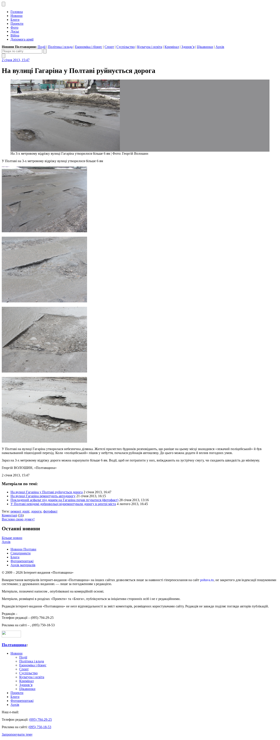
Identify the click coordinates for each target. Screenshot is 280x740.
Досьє (14, 31)
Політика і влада (60, 47)
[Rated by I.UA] (11, 636)
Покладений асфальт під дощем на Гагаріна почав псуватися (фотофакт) (64, 500)
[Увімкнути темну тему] (3, 4)
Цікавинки (205, 47)
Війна (14, 35)
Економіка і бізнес (88, 47)
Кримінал (171, 47)
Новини (16, 16)
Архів (219, 47)
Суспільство (125, 47)
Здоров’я (187, 47)
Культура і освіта (149, 47)
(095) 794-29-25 (40, 719)
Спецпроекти (20, 553)
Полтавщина (14, 644)
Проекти (16, 23)
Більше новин (12, 538)
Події (42, 47)
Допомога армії (21, 39)
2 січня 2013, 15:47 (16, 60)
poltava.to (207, 580)
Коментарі (9, 515)
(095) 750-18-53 (39, 727)
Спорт (109, 47)
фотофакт (50, 511)
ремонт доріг (19, 511)
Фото (14, 27)
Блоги (14, 19)
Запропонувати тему (17, 734)
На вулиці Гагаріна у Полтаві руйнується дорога (46, 492)
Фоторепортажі (21, 561)
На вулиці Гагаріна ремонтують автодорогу (42, 496)
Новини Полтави (23, 549)
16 (21, 515)
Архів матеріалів (22, 565)
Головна (16, 12)
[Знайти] (45, 51)
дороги (36, 511)
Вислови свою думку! (18, 519)
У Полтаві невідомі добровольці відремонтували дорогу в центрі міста (63, 504)
